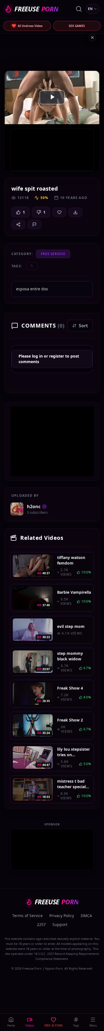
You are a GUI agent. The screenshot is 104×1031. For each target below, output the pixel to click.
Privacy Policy (61, 915)
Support (59, 924)
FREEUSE (36, 8)
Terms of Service (27, 915)
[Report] (34, 224)
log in (37, 356)
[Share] (18, 224)
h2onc (33, 506)
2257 (41, 924)
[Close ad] (92, 37)
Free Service (53, 253)
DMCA (86, 915)
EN (90, 8)
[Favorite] (59, 212)
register (56, 356)
